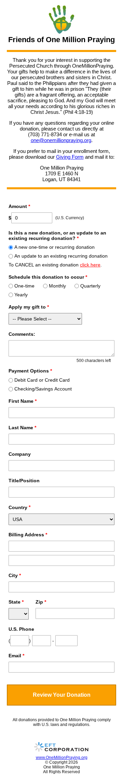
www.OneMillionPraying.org (61, 757)
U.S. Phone (21, 629)
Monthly (57, 286)
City (15, 575)
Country (18, 507)
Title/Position (24, 480)
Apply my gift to (29, 307)
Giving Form (70, 157)
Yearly (21, 294)
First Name (23, 401)
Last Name (22, 427)
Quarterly (90, 286)
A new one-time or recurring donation (54, 247)
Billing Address (28, 534)
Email (16, 655)
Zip (41, 602)
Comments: (22, 334)
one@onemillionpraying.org (61, 140)
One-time (24, 286)
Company (20, 454)
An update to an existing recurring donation (61, 256)
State (16, 602)
